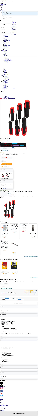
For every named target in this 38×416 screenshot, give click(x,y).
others (5, 48)
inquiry (1, 402)
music (5, 35)
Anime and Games (7, 45)
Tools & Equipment (11, 194)
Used (13, 145)
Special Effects (6, 36)
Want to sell (3, 29)
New (9, 143)
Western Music (6, 43)
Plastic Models (6, 58)
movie (13, 33)
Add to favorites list (5, 166)
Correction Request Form (4, 283)
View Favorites (5, 188)
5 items (36, 291)
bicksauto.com (3, 0)
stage (5, 37)
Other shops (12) (5, 150)
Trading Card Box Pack (7, 59)
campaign (2, 22)
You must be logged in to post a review (6, 288)
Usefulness (17, 298)
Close (1, 188)
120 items (13, 292)
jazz (4, 47)
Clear (23, 299)
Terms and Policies (3, 408)
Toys (5, 51)
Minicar (5, 54)
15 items (36, 290)
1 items (36, 293)
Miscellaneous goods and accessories (9, 98)
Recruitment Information (4, 405)
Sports (5, 38)
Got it (1, 336)
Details (13, 147)
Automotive (3, 32)
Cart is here (14, 24)
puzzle (5, 53)
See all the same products (34, 277)
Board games (6, 55)
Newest (7, 298)
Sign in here (14, 22)
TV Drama (14, 34)
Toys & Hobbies (4, 50)
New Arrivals (3, 24)
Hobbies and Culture (7, 40)
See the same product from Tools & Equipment (31, 256)
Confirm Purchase (6, 178)
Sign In (1, 5)
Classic (5, 44)
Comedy (5, 39)
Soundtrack (5, 46)
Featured (2, 27)
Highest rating (12, 298)
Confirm (5, 312)
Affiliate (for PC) (2, 410)
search (2, 3)
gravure (5, 41)
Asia (4, 49)
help (1, 400)
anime (13, 32)
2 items (36, 292)
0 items (36, 294)
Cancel (2, 178)
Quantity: (2, 309)
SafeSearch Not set (3, 4)
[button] (19, 9)
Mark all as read (2, 10)
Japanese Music (6, 42)
